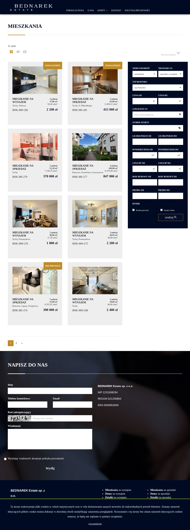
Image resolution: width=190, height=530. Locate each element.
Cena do (163, 95)
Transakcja (165, 68)
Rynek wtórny (169, 210)
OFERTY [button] (101, 10)
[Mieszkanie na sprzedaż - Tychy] (35, 160)
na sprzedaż (163, 490)
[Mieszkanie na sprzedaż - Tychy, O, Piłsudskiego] (95, 93)
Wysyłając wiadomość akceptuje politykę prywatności (36, 458)
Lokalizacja (140, 109)
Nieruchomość (141, 68)
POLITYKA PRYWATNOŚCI (137, 10)
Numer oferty (140, 123)
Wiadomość (14, 426)
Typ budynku (139, 82)
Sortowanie (168, 54)
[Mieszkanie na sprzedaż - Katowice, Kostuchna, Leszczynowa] (95, 160)
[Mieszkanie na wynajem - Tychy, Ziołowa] (35, 93)
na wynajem (118, 490)
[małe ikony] (18, 52)
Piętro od (138, 190)
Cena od (137, 95)
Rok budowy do (167, 177)
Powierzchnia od (142, 150)
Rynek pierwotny (142, 210)
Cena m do (164, 163)
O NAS (91, 10)
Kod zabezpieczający (19, 412)
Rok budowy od (141, 177)
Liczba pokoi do (167, 136)
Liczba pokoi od (141, 136)
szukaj (169, 217)
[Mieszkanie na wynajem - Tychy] (95, 293)
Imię (10, 384)
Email (56, 398)
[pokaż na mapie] (24, 52)
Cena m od (138, 163)
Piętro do (164, 190)
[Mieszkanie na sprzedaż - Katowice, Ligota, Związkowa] (35, 293)
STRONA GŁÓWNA (75, 10)
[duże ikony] (11, 52)
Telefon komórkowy (19, 398)
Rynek (136, 204)
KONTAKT (116, 10)
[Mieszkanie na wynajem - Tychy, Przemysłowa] (35, 226)
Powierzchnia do (168, 150)
